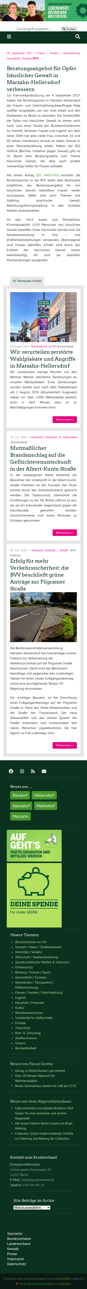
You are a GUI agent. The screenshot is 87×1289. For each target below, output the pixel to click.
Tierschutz (22, 1028)
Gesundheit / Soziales (19, 58)
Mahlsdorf (37, 550)
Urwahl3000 (63, 1278)
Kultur (19, 1007)
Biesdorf (20, 795)
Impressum (15, 1259)
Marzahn (20, 816)
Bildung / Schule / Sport (32, 972)
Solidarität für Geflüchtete (61, 437)
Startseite (14, 1233)
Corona (20, 1043)
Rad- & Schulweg (28, 1033)
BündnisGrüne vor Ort (43, 346)
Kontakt (13, 1248)
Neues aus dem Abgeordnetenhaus (40, 1101)
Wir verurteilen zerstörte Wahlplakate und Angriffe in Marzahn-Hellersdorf (43, 359)
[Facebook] (11, 772)
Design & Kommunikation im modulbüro (47, 1283)
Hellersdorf (37, 437)
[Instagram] (22, 772)
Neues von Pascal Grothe (31, 1064)
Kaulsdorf (21, 805)
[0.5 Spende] (34, 926)
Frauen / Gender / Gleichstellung (58, 53)
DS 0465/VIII (47, 175)
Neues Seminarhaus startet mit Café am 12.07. (45, 1086)
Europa (20, 1023)
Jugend (20, 997)
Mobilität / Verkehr (56, 550)
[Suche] (77, 37)
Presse (12, 1254)
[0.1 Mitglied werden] (34, 860)
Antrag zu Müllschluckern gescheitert (40, 1071)
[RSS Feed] (33, 772)
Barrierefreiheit (25, 1048)
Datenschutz (16, 1264)
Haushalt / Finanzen (29, 1002)
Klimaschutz (24, 967)
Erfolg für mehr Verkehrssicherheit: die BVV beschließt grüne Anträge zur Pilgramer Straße (39, 575)
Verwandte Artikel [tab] (29, 280)
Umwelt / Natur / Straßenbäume (38, 947)
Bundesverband (19, 1238)
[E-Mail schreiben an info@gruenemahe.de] (44, 772)
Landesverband (18, 1243)
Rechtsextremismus (29, 1013)
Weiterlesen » (64, 419)
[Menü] (9, 37)
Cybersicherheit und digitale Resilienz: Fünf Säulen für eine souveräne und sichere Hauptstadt (44, 1113)
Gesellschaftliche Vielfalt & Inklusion (42, 962)
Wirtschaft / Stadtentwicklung (36, 957)
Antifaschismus (26, 1038)
